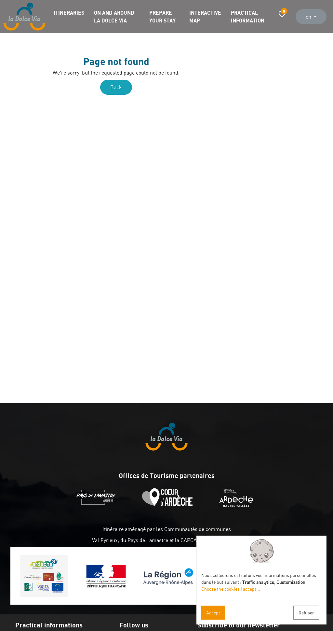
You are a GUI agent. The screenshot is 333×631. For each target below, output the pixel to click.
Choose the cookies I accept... (230, 589)
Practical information (247, 16)
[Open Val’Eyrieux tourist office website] (238, 505)
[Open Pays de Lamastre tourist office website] (97, 505)
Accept (213, 612)
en (309, 16)
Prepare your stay (162, 16)
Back (116, 87)
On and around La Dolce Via (114, 16)
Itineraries (69, 12)
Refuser (306, 612)
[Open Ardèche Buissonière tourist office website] (169, 505)
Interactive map (205, 16)
